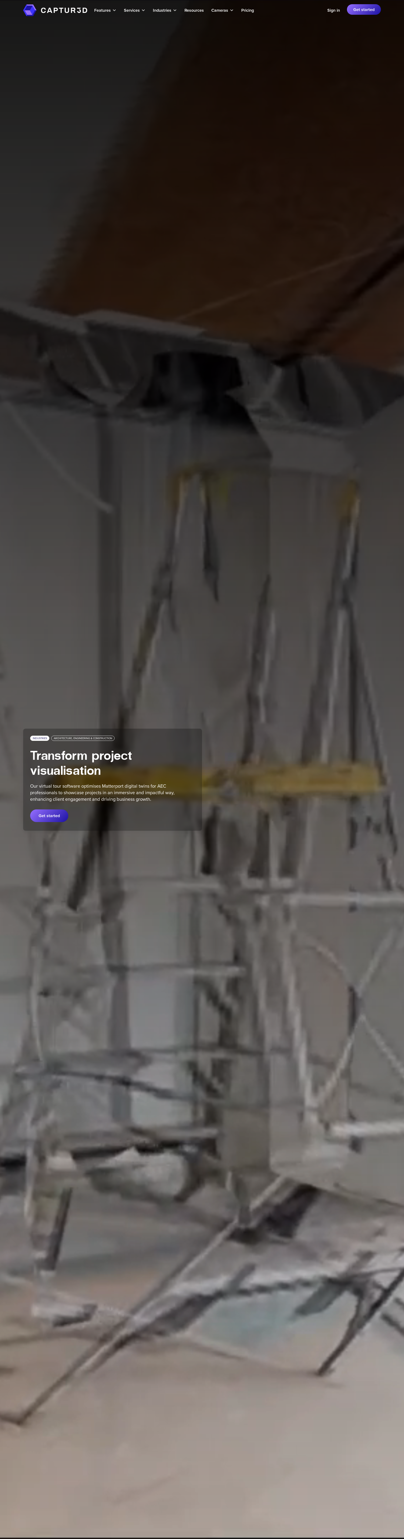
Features (102, 10)
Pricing (247, 10)
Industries (162, 10)
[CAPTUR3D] (29, 10)
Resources (194, 10)
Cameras (219, 10)
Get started (364, 10)
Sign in (333, 10)
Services (132, 10)
